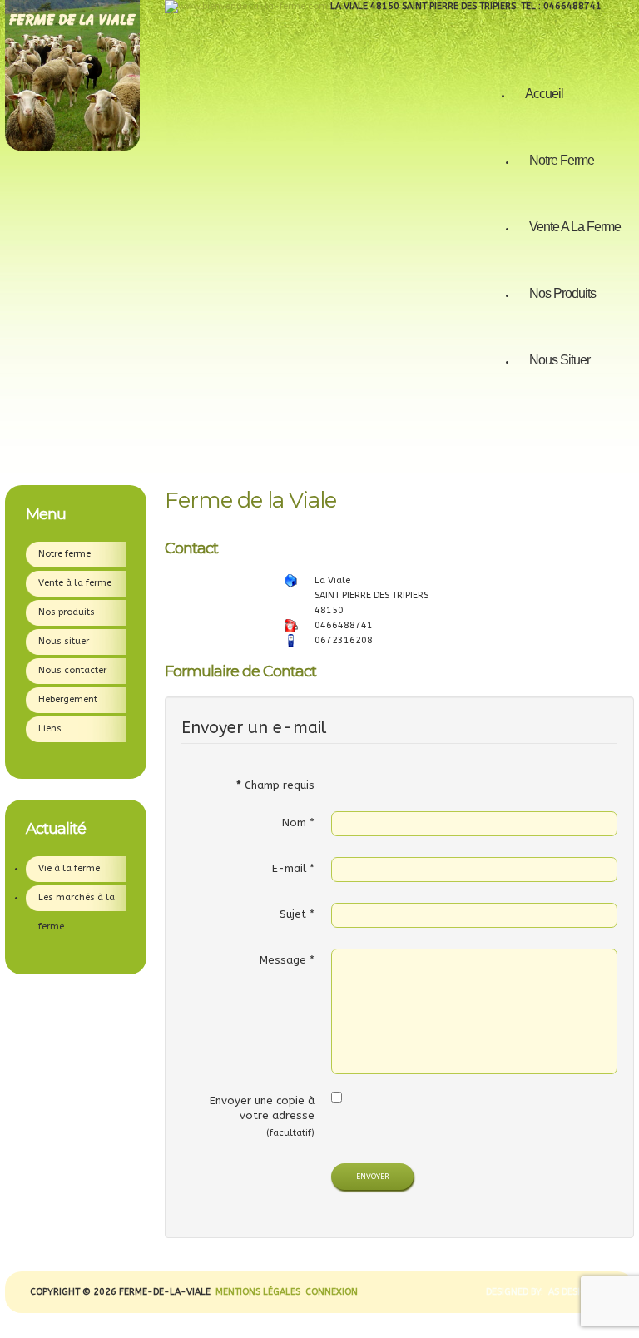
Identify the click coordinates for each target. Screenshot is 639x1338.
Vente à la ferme (74, 582)
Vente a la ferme (575, 227)
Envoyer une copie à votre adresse (262, 1108)
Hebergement (67, 699)
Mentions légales (258, 1291)
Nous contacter (72, 670)
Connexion (330, 1291)
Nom (298, 822)
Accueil (544, 94)
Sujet (297, 914)
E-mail (293, 868)
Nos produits (562, 293)
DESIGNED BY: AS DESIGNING (542, 1291)
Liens (50, 728)
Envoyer (372, 1176)
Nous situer (559, 360)
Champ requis (275, 785)
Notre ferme (561, 160)
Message (287, 960)
